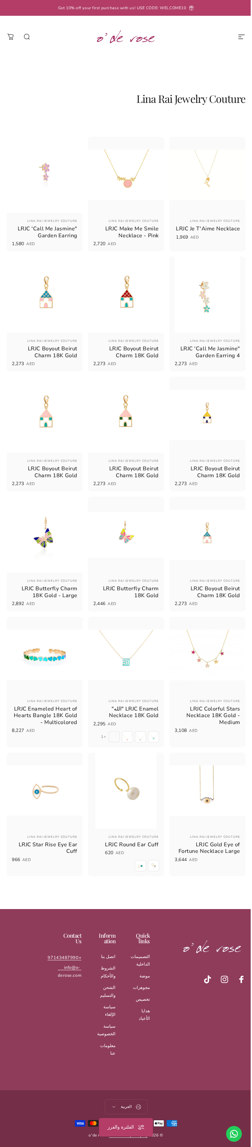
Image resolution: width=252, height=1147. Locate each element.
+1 (100, 728)
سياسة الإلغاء (106, 1001)
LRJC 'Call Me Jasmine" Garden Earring (46, 230)
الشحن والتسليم (104, 981)
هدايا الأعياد (139, 1005)
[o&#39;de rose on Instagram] (219, 969)
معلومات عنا (104, 1039)
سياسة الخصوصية (103, 1020)
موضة (140, 966)
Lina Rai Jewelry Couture (210, 219)
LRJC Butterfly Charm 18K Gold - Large (48, 585)
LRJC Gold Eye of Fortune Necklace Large (204, 838)
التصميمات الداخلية (135, 950)
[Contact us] (229, 1134)
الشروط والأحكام (104, 962)
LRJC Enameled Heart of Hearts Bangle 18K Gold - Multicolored (44, 707)
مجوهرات (136, 978)
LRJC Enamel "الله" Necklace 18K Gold (131, 704)
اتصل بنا (104, 947)
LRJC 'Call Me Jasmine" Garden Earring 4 (205, 348)
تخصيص (138, 990)
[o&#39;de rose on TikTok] (202, 969)
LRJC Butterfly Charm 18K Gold (128, 585)
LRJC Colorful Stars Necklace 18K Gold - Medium (208, 707)
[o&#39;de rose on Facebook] (237, 969)
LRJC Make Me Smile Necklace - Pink (129, 230)
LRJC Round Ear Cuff (129, 834)
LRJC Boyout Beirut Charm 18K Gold (131, 348)
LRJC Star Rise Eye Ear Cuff (46, 838)
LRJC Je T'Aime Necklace (215, 230)
